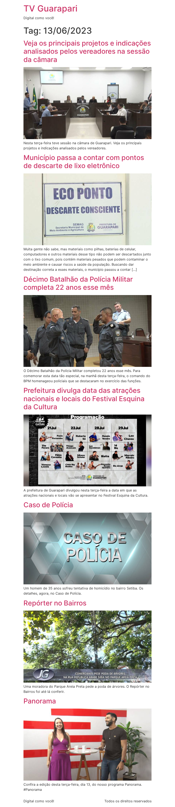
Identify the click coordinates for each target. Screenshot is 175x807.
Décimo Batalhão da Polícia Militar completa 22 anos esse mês (78, 283)
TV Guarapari (50, 8)
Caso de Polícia (48, 505)
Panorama (39, 701)
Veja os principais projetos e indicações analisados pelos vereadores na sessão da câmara (87, 51)
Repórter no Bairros (54, 603)
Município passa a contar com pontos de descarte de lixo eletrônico (83, 161)
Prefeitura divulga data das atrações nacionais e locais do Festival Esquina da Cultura (83, 398)
